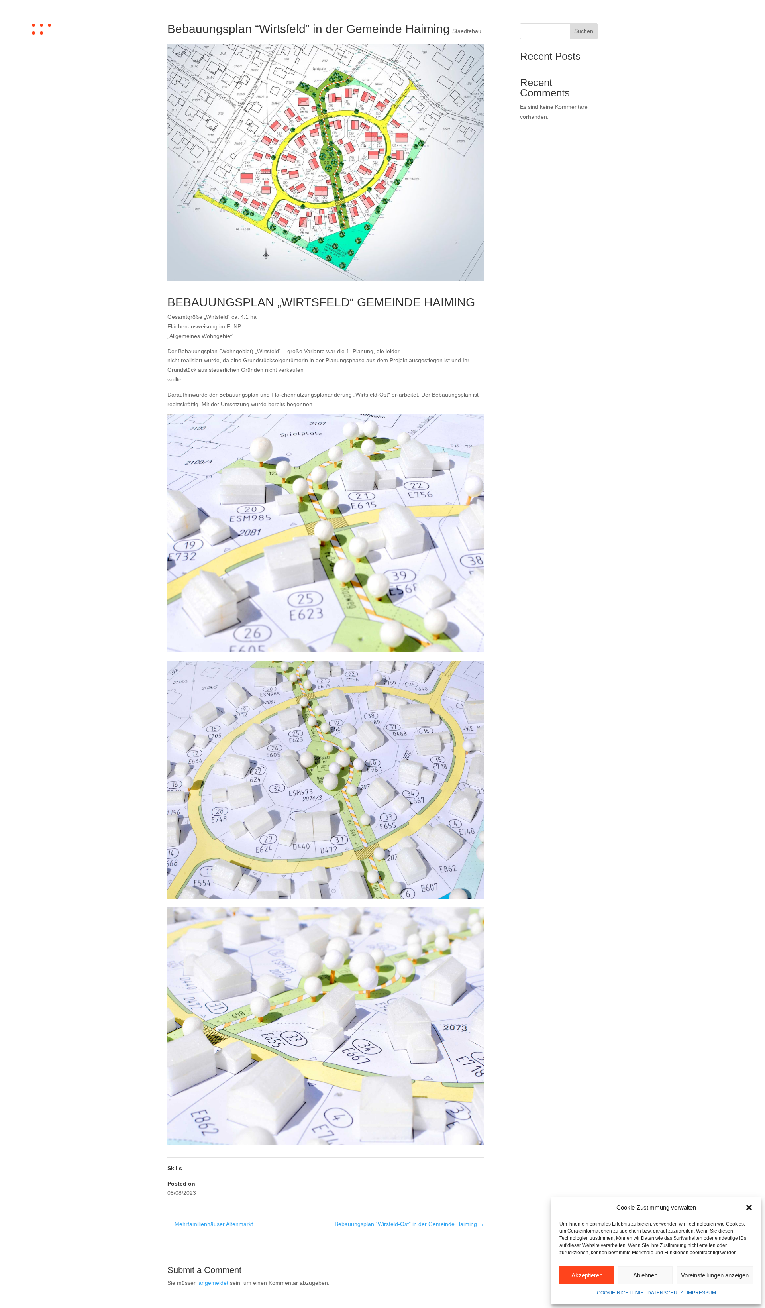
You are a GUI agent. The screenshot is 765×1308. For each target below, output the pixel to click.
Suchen (583, 31)
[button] (749, 1208)
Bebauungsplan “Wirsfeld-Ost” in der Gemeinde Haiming (409, 1224)
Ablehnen (645, 1275)
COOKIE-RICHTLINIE (620, 1293)
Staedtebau (466, 31)
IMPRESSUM (701, 1293)
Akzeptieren (586, 1275)
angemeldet (213, 1283)
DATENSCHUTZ (665, 1293)
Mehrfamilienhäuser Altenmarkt (210, 1224)
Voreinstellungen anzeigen (715, 1275)
